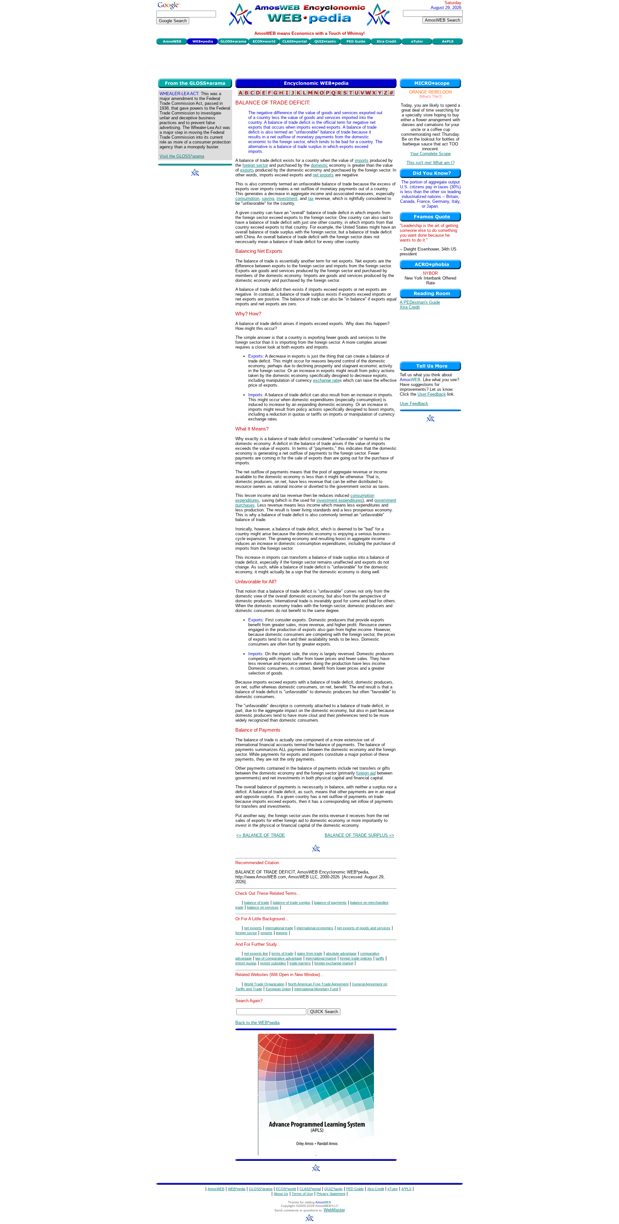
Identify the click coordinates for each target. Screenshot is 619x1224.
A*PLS (406, 1189)
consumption (247, 198)
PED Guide (355, 1189)
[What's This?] (430, 96)
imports (361, 160)
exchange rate (326, 380)
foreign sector (255, 165)
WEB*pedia (236, 1189)
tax (311, 198)
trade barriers (300, 963)
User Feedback (432, 394)
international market (321, 958)
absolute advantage (341, 953)
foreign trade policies (356, 958)
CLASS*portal (310, 1189)
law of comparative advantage (278, 958)
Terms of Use (302, 1194)
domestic (319, 165)
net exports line (256, 953)
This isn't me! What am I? (431, 162)
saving (268, 198)
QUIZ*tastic (333, 1189)
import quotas (246, 963)
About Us (281, 1194)
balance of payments (330, 902)
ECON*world (286, 1189)
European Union (278, 989)
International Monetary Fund (316, 989)
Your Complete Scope (430, 153)
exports (247, 170)
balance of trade (256, 902)
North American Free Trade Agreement (318, 984)
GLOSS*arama (260, 1189)
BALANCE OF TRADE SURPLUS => (359, 835)
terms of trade (282, 953)
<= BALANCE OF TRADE (260, 835)
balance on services (263, 907)
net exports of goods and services (363, 928)
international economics (315, 928)
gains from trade (309, 953)
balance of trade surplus (291, 902)
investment (287, 198)
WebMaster (334, 1210)
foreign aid (366, 773)
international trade (279, 928)
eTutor (393, 1189)
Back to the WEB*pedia (257, 1022)
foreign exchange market (333, 963)
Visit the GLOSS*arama (182, 156)
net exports (323, 175)
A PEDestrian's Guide (420, 302)
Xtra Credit (410, 307)
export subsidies (273, 963)
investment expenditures (339, 500)
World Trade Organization (264, 984)
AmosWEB (216, 1189)
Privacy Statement (331, 1194)
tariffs (380, 958)
